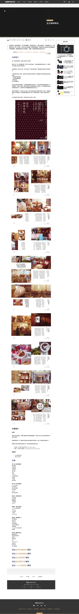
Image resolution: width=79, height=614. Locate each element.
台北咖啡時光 (40, 576)
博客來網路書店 (20, 52)
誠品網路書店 (35, 52)
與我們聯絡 (49, 609)
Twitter (51, 40)
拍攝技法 (19, 1)
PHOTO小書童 (12, 40)
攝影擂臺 (46, 1)
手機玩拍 (41, 1)
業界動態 (30, 1)
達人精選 (27, 576)
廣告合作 (30, 609)
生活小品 (21, 576)
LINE (48, 40)
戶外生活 (24, 1)
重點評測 (35, 1)
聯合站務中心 (57, 609)
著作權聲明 (36, 609)
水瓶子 (33, 576)
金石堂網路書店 (28, 52)
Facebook (46, 40)
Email (53, 40)
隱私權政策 (42, 609)
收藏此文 (29, 40)
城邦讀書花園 (42, 52)
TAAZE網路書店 (21, 565)
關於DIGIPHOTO (22, 609)
